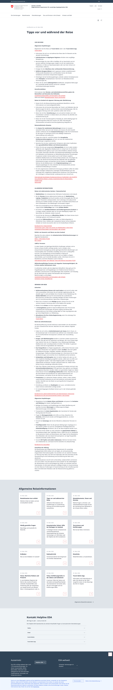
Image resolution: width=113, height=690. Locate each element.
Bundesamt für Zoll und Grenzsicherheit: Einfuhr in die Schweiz (52, 395)
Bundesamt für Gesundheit (42, 444)
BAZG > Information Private (42, 239)
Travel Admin (38, 50)
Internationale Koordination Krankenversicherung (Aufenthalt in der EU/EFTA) (56, 177)
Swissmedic (38, 182)
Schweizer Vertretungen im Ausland (66, 665)
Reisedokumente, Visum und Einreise (55, 97)
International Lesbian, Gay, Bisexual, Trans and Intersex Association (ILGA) (55, 260)
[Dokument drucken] (98, 20)
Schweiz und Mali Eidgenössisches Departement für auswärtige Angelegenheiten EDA (49, 6)
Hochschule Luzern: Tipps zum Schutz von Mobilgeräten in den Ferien (54, 227)
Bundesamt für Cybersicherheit (43, 226)
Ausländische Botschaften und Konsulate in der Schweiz (50, 95)
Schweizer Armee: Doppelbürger (43, 278)
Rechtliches (36, 686)
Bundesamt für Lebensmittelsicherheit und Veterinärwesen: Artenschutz (54, 393)
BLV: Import (38, 240)
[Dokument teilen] (101, 20)
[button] (15, 15)
